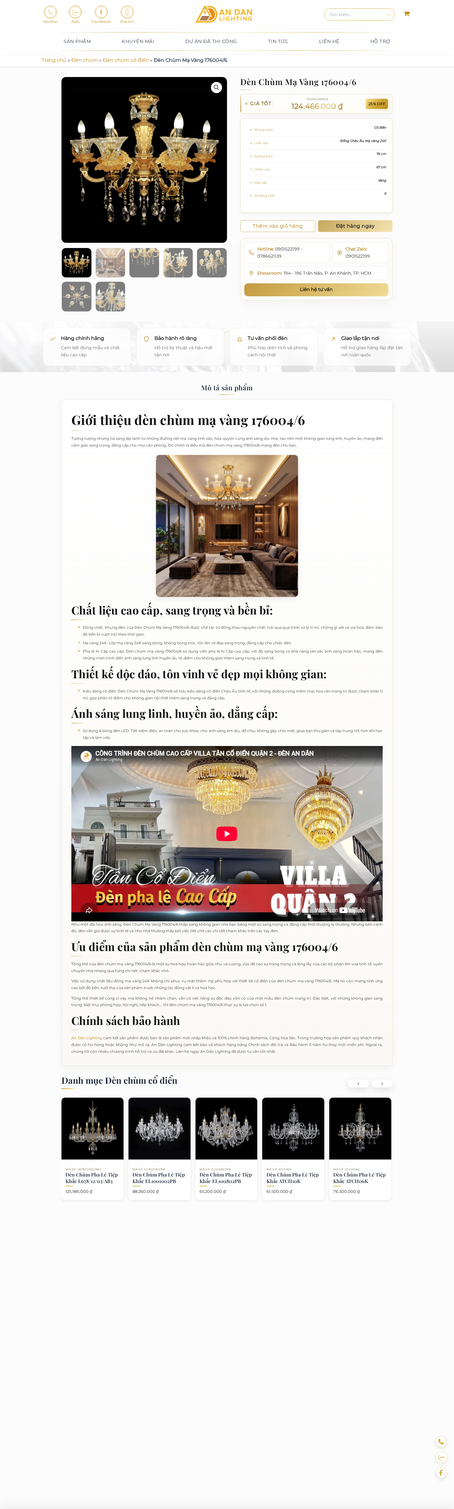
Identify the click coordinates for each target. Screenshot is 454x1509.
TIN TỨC (278, 41)
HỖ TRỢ (380, 41)
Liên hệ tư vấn (316, 289)
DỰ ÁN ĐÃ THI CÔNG (211, 41)
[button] (216, 87)
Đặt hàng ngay (355, 226)
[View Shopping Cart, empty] (406, 14)
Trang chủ (54, 60)
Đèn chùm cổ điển (126, 60)
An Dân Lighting (86, 1038)
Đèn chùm (84, 60)
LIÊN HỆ (329, 41)
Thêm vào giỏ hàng (278, 226)
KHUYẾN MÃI (138, 41)
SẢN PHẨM (77, 41)
